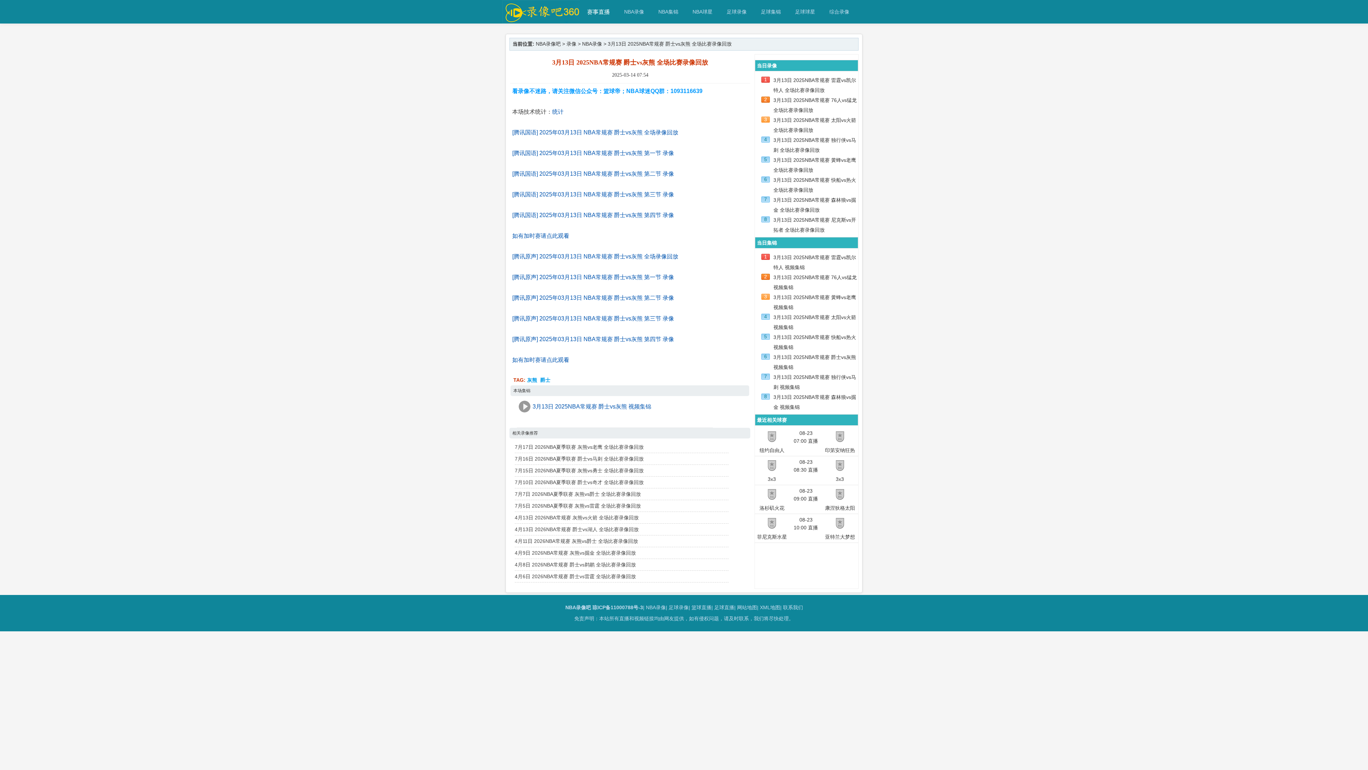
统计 (558, 112)
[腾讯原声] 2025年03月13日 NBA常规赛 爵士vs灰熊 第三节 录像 (593, 318)
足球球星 (805, 12)
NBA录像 (634, 12)
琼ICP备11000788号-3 (617, 607)
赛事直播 (598, 12)
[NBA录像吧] (541, 20)
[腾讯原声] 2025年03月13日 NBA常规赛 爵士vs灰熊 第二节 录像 (593, 298)
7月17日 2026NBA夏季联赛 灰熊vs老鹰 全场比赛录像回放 (579, 447)
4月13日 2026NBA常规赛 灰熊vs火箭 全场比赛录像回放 (577, 517)
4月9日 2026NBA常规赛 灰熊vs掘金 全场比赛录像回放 (575, 553)
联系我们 (793, 607)
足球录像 (737, 12)
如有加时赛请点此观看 (540, 236)
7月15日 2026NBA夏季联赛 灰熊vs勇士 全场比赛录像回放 (579, 470)
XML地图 (770, 607)
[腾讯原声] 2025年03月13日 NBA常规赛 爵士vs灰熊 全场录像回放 (595, 256)
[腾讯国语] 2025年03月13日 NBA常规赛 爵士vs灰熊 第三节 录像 (593, 194)
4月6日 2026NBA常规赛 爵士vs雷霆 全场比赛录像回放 (575, 576)
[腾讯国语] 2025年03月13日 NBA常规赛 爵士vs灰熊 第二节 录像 (593, 174)
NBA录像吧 (548, 44)
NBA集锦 (668, 12)
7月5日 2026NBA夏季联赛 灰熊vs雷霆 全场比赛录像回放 (578, 506)
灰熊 (532, 380)
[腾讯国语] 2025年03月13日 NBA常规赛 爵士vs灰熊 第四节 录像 (593, 215)
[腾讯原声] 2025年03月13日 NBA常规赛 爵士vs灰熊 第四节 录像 (593, 339)
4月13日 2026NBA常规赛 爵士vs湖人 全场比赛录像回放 (577, 529)
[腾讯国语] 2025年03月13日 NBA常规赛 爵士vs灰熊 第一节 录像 (593, 153)
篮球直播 (701, 607)
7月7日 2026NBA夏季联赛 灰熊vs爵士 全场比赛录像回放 (578, 494)
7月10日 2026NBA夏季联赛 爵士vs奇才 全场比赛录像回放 (579, 482)
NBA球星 (702, 12)
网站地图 (747, 607)
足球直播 (724, 607)
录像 (571, 44)
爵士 (545, 380)
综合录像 (839, 12)
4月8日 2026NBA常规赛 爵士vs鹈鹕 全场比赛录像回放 (575, 565)
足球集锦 (771, 12)
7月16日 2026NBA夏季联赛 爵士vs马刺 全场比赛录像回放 (579, 459)
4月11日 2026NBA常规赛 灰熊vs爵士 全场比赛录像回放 (576, 541)
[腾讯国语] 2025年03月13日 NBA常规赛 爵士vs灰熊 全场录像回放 (595, 132)
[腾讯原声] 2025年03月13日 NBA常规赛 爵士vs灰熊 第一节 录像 (593, 277)
